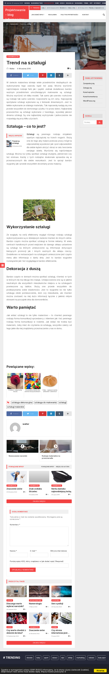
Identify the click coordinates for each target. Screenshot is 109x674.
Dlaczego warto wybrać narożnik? (15, 604)
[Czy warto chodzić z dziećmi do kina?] (16, 618)
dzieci (46, 658)
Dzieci (62, 3)
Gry (91, 3)
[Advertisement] (39, 183)
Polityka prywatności (69, 14)
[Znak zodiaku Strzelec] (39, 476)
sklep (62, 658)
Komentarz (15, 525)
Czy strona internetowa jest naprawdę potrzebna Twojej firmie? (60, 631)
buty (30, 658)
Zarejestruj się (88, 83)
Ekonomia (78, 3)
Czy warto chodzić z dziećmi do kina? (16, 631)
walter (26, 424)
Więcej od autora (62, 466)
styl (54, 658)
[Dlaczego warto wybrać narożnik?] (16, 591)
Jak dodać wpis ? (37, 14)
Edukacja (69, 3)
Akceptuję (100, 671)
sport (38, 658)
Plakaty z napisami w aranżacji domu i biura (87, 8)
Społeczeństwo (35, 600)
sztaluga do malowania (46, 402)
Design (9, 600)
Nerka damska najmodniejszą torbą (61, 490)
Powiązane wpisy (47, 466)
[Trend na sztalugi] (9, 143)
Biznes (27, 3)
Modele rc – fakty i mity (50, 8)
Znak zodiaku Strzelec (35, 490)
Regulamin (52, 14)
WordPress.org (89, 101)
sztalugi (62, 402)
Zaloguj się (87, 88)
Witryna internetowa (58, 551)
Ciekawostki (49, 3)
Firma (86, 3)
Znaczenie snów (14, 489)
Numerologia (35, 603)
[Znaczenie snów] (16, 476)
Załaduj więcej (39, 501)
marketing (72, 658)
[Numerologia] (39, 591)
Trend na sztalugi (16, 142)
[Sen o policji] (61, 591)
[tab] (47, 467)
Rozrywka (56, 600)
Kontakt (85, 14)
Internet (97, 3)
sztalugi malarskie (15, 407)
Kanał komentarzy (90, 96)
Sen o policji (57, 603)
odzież (83, 658)
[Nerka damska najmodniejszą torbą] (61, 476)
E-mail (33, 551)
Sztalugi (30, 134)
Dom (57, 3)
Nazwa (13, 551)
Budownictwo (37, 3)
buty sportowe (95, 658)
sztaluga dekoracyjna (22, 402)
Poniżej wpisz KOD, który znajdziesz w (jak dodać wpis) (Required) (36, 561)
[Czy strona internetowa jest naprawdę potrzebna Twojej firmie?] (61, 618)
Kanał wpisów (88, 92)
